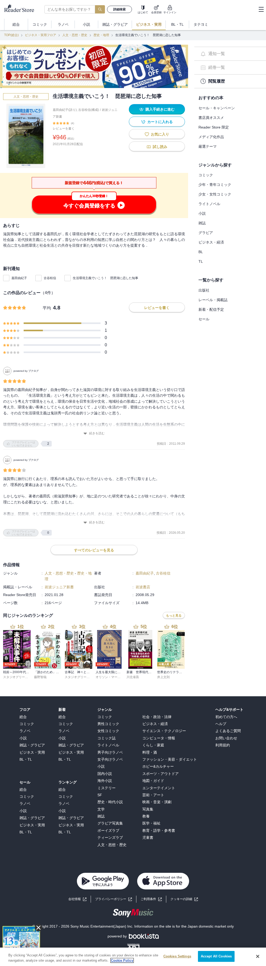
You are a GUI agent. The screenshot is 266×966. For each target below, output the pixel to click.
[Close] (257, 956)
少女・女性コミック (214, 194)
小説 (202, 213)
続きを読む (97, 433)
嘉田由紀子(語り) (65, 110)
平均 (47, 308)
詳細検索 (119, 9)
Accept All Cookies (216, 956)
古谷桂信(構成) (88, 110)
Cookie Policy (122, 960)
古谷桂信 (50, 278)
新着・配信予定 (211, 309)
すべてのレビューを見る (94, 550)
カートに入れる (160, 122)
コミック (205, 175)
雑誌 (202, 223)
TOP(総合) (11, 35)
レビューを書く (64, 128)
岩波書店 (143, 587)
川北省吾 (133, 677)
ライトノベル (209, 204)
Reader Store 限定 (213, 127)
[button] (184, 899)
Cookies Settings (177, 956)
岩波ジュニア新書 (59, 587)
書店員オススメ (211, 118)
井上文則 (163, 677)
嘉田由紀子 (19, 278)
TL (200, 261)
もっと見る (174, 615)
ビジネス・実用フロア (40, 35)
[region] (133, 957)
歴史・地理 (101, 35)
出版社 (203, 290)
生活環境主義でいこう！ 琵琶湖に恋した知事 (105, 278)
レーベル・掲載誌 (213, 300)
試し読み (160, 147)
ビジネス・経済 (211, 242)
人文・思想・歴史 (74, 35)
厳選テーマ (207, 146)
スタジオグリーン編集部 (20, 677)
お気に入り (160, 134)
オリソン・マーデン (110, 677)
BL (200, 252)
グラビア (205, 233)
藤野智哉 (40, 677)
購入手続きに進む (160, 109)
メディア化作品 (211, 137)
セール (203, 319)
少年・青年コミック (214, 185)
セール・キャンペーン (216, 108)
